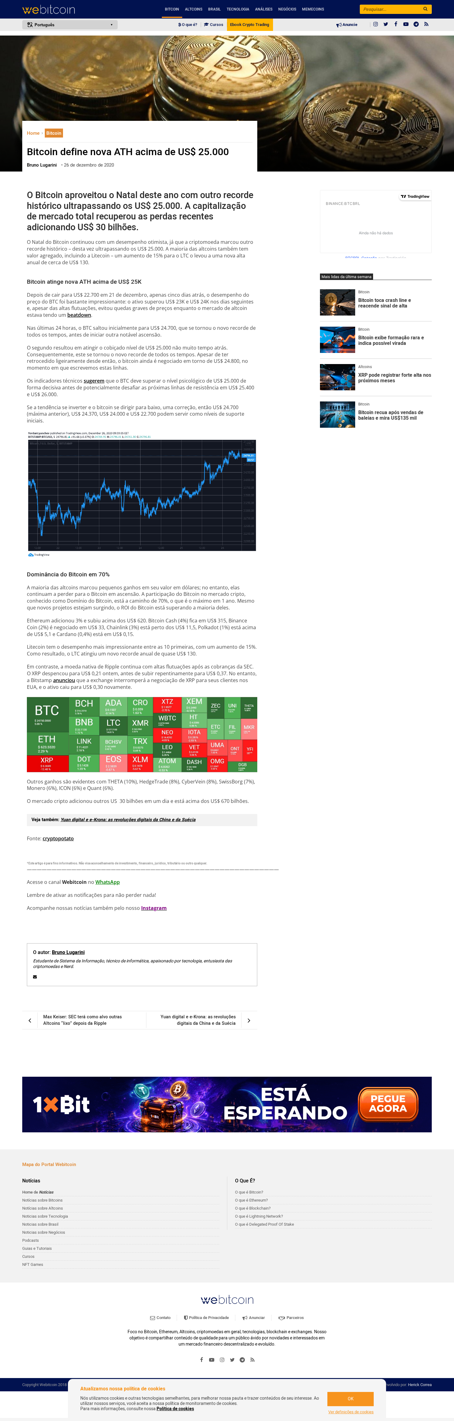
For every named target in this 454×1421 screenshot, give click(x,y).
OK (351, 1399)
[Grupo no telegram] (416, 25)
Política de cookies (175, 1409)
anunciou (64, 680)
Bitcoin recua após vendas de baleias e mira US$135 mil (390, 415)
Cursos (216, 25)
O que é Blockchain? (253, 1208)
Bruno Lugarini (68, 952)
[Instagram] (375, 25)
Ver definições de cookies (351, 1412)
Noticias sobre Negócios (43, 1232)
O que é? (189, 25)
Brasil (214, 9)
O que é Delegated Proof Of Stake (264, 1224)
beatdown (79, 315)
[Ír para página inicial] (70, 9)
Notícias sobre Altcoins (42, 1208)
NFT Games (32, 1264)
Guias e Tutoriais (37, 1248)
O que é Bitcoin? (249, 1192)
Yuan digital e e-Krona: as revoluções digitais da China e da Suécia (128, 820)
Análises (263, 9)
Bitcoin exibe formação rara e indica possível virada (391, 340)
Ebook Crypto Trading (249, 25)
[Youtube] (406, 25)
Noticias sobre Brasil (40, 1224)
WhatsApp (107, 882)
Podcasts (30, 1240)
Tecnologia (238, 9)
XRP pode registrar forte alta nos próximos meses (394, 378)
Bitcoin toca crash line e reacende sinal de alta (384, 303)
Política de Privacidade (208, 1318)
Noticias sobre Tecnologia (45, 1216)
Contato (163, 1318)
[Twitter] (385, 25)
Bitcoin (172, 9)
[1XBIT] (227, 1104)
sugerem (94, 380)
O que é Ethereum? (251, 1200)
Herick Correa (420, 1385)
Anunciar (256, 1318)
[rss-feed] (426, 25)
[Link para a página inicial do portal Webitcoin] (227, 1299)
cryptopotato (58, 838)
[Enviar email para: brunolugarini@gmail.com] (35, 977)
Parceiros (295, 1318)
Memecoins (313, 9)
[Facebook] (396, 25)
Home (34, 133)
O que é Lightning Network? (259, 1216)
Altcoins (193, 9)
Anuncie (349, 25)
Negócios (287, 9)
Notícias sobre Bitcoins (42, 1200)
